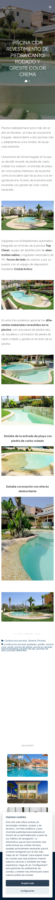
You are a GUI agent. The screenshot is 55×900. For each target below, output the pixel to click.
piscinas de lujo (27, 648)
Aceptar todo (27, 883)
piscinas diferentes (17, 650)
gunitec (41, 644)
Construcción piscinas (15, 640)
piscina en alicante (42, 647)
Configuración (27, 891)
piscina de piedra (23, 647)
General (32, 640)
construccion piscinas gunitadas (20, 644)
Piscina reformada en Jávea (27, 764)
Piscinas (41, 640)
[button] (50, 7)
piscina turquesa (9, 648)
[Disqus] (27, 694)
